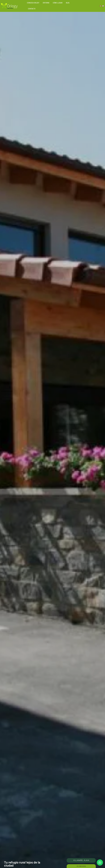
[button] (100, 862)
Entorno (46, 3)
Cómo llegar (57, 3)
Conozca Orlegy (33, 3)
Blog (67, 3)
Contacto (31, 9)
